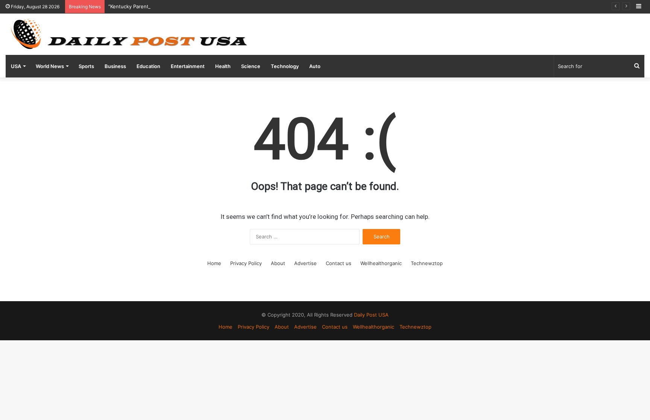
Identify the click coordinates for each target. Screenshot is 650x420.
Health (223, 66)
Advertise (305, 263)
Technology (285, 66)
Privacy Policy (246, 263)
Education (148, 66)
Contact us (338, 263)
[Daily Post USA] (129, 34)
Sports (86, 66)
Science (250, 66)
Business (115, 66)
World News (50, 66)
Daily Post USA (371, 315)
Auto (314, 66)
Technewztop (427, 263)
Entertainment (188, 66)
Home (214, 263)
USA (16, 66)
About (278, 263)
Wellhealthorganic (381, 263)
